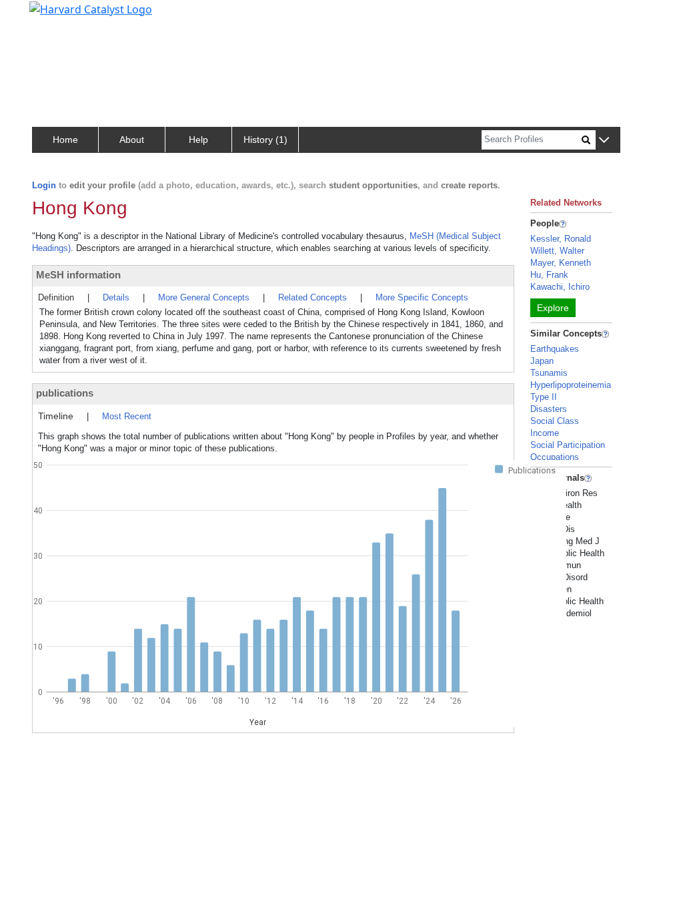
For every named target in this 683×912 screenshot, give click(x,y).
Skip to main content (55, 16)
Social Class (554, 421)
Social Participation (567, 445)
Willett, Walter (557, 251)
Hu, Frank (549, 275)
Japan (542, 361)
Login (44, 185)
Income (544, 433)
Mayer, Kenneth (560, 263)
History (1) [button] (265, 139)
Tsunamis (549, 373)
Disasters (548, 409)
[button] (604, 141)
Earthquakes (554, 349)
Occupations (554, 457)
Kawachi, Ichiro (560, 287)
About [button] (131, 139)
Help (198, 139)
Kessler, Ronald (560, 239)
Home (65, 139)
